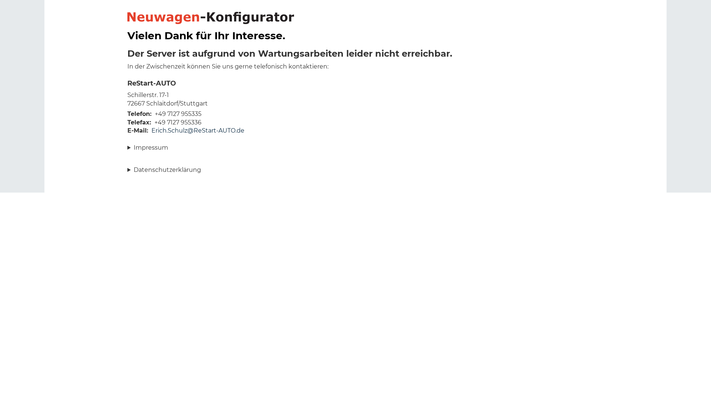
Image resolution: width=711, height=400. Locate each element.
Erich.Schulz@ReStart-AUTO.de (197, 130)
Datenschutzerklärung (167, 169)
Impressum (151, 147)
